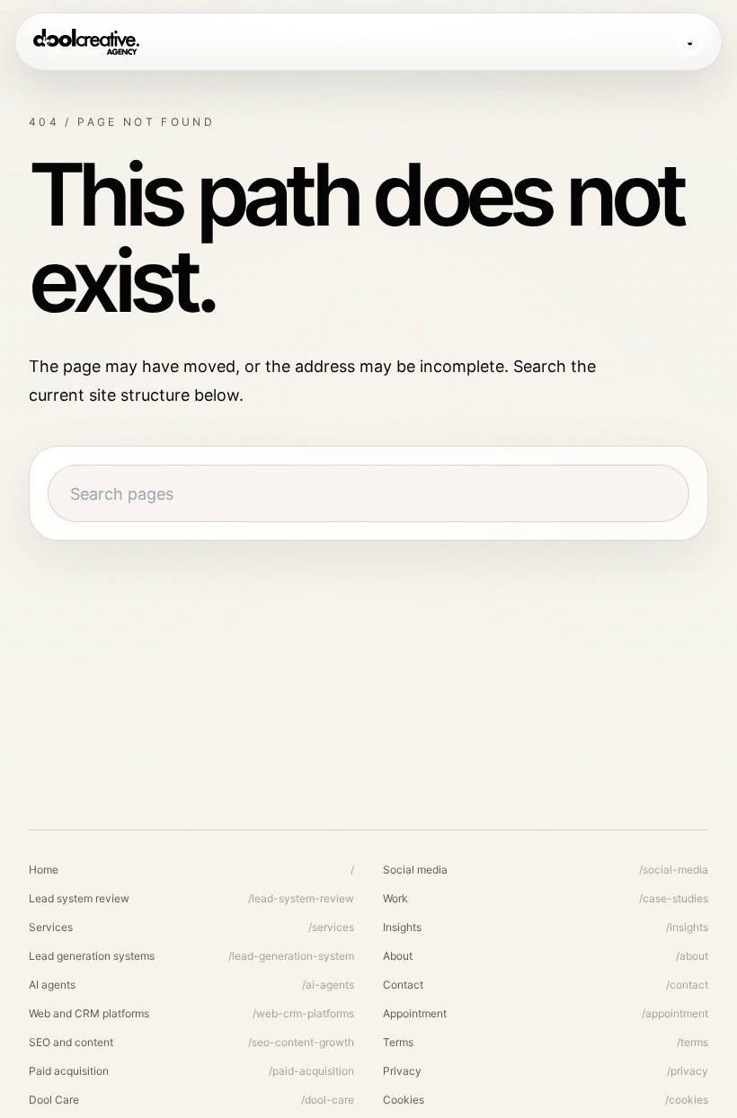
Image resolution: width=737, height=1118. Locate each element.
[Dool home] (86, 42)
